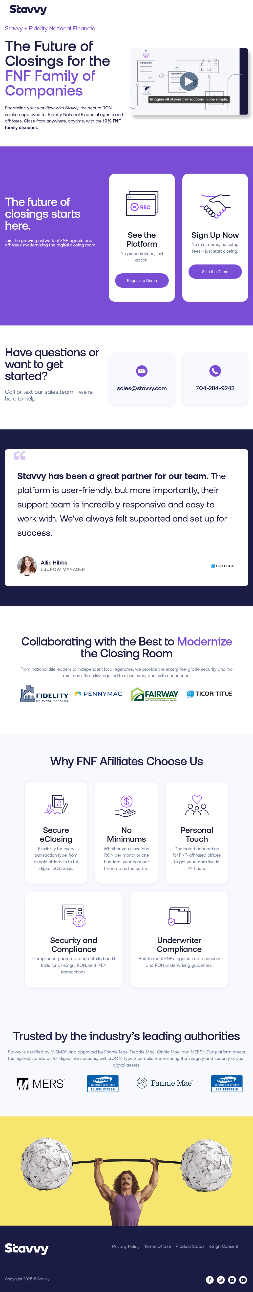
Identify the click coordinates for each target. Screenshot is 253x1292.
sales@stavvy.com (142, 388)
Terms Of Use (157, 1246)
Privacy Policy (126, 1246)
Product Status (190, 1246)
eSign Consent (223, 1246)
